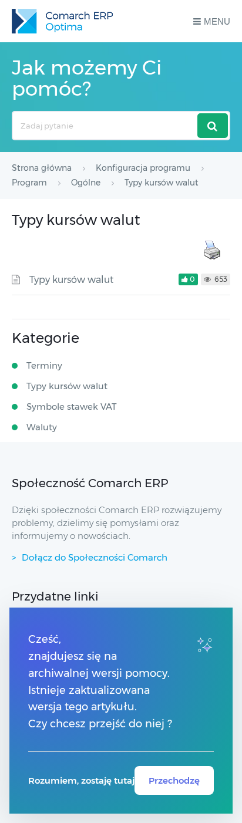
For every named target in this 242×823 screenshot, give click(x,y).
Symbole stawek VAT (71, 406)
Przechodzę (174, 780)
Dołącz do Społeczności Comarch (94, 557)
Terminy (44, 365)
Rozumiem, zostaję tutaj (81, 780)
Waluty (41, 427)
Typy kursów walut (71, 279)
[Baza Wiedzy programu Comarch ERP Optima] (62, 21)
